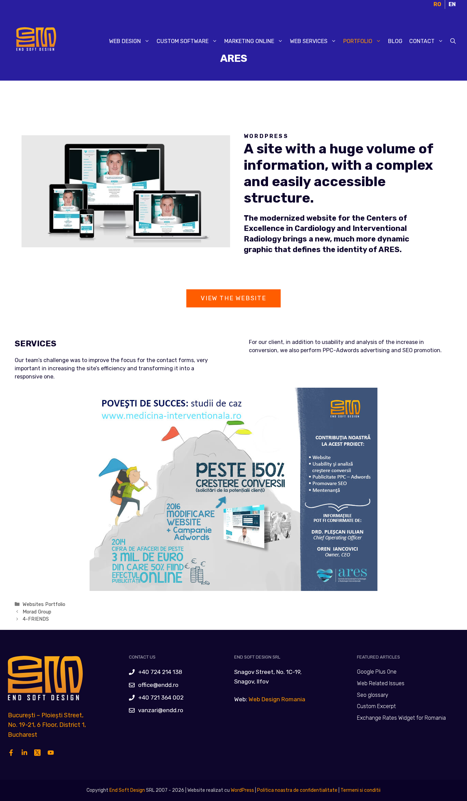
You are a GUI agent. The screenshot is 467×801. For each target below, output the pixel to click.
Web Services (309, 41)
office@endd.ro (158, 684)
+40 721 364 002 (161, 697)
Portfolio (357, 41)
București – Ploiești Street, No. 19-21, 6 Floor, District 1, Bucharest (47, 725)
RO (437, 4)
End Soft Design (127, 790)
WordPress (242, 790)
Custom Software (183, 41)
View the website (233, 298)
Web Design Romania (277, 699)
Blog (395, 41)
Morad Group (37, 612)
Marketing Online (249, 41)
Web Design (125, 41)
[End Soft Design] (35, 40)
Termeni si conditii (361, 790)
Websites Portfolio (44, 604)
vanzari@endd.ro (160, 710)
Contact (422, 41)
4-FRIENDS (36, 619)
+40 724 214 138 (160, 671)
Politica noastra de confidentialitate (296, 790)
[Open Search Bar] (453, 41)
